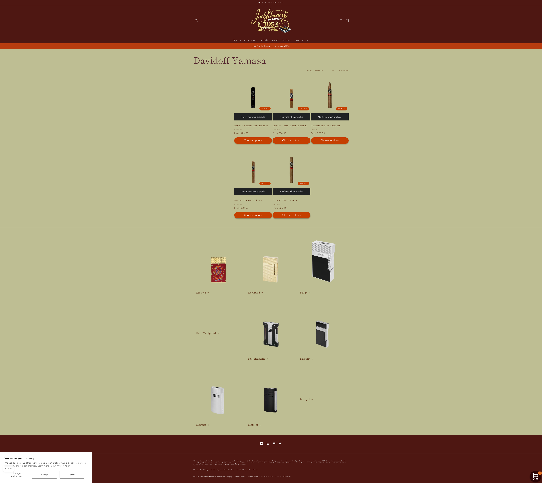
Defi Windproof (206, 332)
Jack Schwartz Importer (208, 476)
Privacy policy (253, 476)
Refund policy (240, 476)
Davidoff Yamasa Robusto (248, 200)
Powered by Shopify (224, 476)
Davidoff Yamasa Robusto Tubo (251, 125)
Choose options (253, 140)
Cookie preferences (283, 476)
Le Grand (254, 292)
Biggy (304, 292)
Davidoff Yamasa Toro (285, 200)
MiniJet (305, 399)
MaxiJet (253, 424)
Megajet (201, 424)
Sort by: (309, 70)
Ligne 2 (201, 292)
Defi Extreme (256, 358)
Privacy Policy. (64, 465)
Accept (44, 474)
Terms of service (267, 476)
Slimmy (305, 358)
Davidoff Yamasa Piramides (325, 125)
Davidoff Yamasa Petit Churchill (290, 125)
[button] (196, 20)
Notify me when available (253, 116)
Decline (72, 474)
